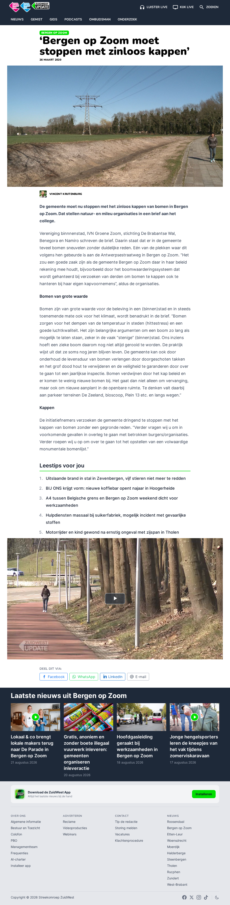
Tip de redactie (126, 822)
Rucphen (173, 872)
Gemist (36, 19)
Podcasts (73, 19)
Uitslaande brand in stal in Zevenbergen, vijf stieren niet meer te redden (116, 478)
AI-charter (18, 859)
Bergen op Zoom (54, 33)
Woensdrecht (176, 840)
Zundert (173, 878)
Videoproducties (75, 828)
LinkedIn (115, 676)
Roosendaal (175, 822)
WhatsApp (86, 676)
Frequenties (19, 853)
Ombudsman (100, 19)
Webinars (69, 834)
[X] (191, 897)
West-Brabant (177, 884)
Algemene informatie (26, 822)
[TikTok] (206, 897)
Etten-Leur (175, 834)
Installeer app (21, 866)
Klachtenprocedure (129, 840)
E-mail (140, 676)
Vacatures (122, 834)
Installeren (204, 794)
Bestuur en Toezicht (25, 828)
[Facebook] (184, 897)
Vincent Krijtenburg (65, 194)
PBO (14, 840)
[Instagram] (199, 897)
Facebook (56, 676)
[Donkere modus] (217, 897)
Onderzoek (127, 19)
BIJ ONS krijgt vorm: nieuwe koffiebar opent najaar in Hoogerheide (110, 488)
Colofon (16, 834)
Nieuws (17, 19)
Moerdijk (173, 847)
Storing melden (126, 828)
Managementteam (24, 847)
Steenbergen (176, 859)
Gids (53, 19)
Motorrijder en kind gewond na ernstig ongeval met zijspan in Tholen (112, 532)
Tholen (172, 866)
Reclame (69, 822)
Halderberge (176, 853)
